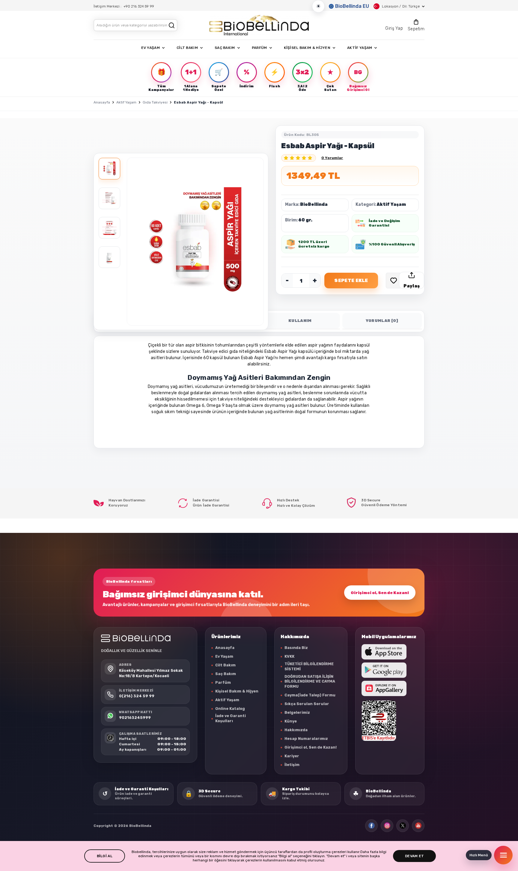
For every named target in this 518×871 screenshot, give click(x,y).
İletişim (291, 764)
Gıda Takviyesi (155, 102)
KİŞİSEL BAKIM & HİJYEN (307, 48)
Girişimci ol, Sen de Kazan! (380, 592)
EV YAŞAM (150, 48)
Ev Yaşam (224, 656)
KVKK (289, 656)
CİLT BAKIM (187, 48)
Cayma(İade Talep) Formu (309, 695)
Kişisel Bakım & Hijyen (236, 691)
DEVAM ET (414, 856)
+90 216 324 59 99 (139, 6)
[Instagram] (387, 825)
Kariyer (291, 756)
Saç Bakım (225, 673)
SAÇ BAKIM (225, 48)
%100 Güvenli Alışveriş (392, 244)
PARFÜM (259, 48)
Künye (290, 721)
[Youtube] (418, 825)
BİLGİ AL (104, 856)
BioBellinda (314, 204)
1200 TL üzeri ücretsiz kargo (313, 244)
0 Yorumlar (332, 158)
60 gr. (305, 220)
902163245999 (135, 717)
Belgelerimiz (297, 712)
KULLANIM (300, 320)
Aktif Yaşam (126, 102)
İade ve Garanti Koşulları (230, 718)
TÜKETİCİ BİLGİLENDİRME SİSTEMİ (309, 666)
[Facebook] (371, 825)
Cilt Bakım (225, 665)
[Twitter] (402, 825)
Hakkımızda (296, 730)
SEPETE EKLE (351, 280)
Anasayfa (102, 102)
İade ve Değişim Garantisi (384, 223)
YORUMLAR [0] (382, 320)
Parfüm (223, 682)
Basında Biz (296, 647)
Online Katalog (230, 708)
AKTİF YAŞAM (359, 48)
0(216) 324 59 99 (136, 696)
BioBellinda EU (352, 6)
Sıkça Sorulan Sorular (306, 703)
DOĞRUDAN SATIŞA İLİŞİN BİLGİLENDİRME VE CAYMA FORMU (309, 681)
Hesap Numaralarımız (306, 738)
